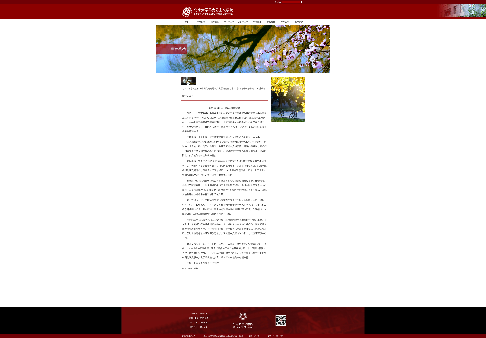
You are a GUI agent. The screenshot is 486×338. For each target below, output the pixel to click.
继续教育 (271, 22)
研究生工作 (243, 22)
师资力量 (215, 22)
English (278, 2)
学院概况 (201, 22)
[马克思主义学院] (216, 12)
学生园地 (285, 22)
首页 (187, 22)
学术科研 (257, 22)
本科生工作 (229, 22)
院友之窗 (299, 22)
